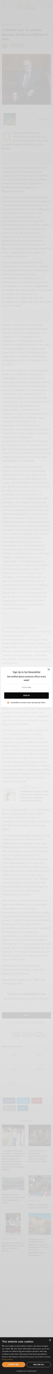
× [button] (50, 1340)
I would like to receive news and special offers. (28, 702)
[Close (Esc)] (49, 671)
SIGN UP (26, 695)
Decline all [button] (38, 1364)
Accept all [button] (14, 1364)
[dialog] (26, 1355)
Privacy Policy (7, 1359)
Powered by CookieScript (26, 1371)
